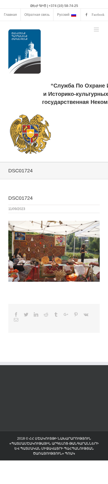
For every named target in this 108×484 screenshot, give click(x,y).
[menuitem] (10, 15)
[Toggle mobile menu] (97, 29)
